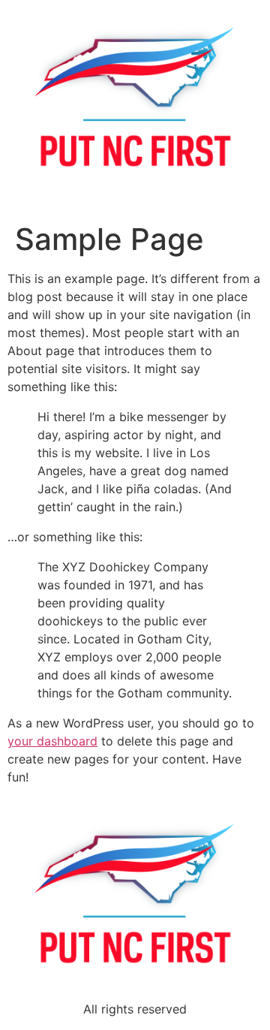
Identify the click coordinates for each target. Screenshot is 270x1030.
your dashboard (53, 740)
